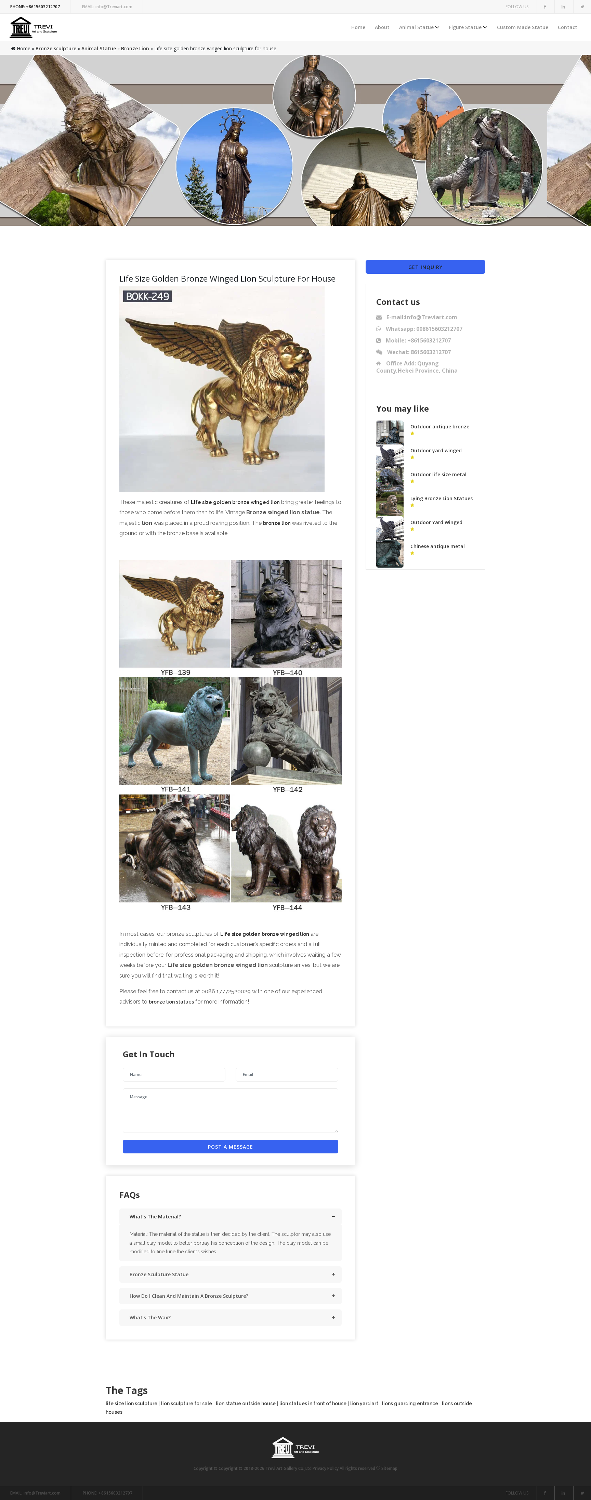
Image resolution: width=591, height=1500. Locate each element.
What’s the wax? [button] (150, 1317)
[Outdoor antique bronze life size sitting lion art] (390, 433)
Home (358, 27)
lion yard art (364, 1403)
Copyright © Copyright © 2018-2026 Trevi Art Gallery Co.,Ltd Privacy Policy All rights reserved (285, 1468)
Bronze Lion (135, 48)
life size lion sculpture (131, 1403)
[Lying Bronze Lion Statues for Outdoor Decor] (390, 505)
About (382, 27)
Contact (567, 27)
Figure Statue (465, 27)
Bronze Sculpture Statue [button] (159, 1274)
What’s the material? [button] (155, 1216)
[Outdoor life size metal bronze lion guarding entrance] (390, 481)
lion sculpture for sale (186, 1403)
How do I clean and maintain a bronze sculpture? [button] (189, 1296)
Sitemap (389, 1468)
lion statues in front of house (312, 1403)
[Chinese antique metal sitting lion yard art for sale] (390, 553)
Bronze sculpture (56, 48)
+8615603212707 (35, 7)
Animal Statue (416, 27)
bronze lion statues (171, 1002)
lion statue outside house (246, 1403)
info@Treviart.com (107, 7)
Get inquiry (425, 267)
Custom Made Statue (522, 27)
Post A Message (230, 1146)
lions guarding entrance (410, 1403)
